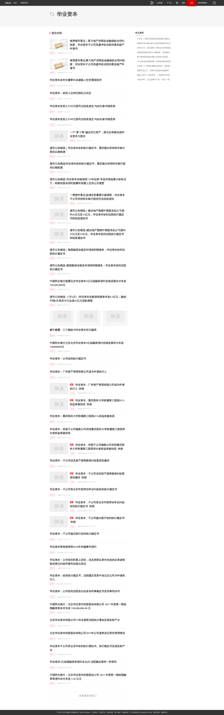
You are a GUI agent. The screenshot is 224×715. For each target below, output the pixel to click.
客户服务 (118, 712)
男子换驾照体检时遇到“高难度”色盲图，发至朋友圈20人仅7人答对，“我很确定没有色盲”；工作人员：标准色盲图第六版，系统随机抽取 (155, 57)
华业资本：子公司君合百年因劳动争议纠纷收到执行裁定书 (83, 489)
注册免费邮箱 (202, 3)
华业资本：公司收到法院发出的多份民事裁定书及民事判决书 (85, 591)
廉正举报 (156, 712)
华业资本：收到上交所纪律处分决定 (70, 93)
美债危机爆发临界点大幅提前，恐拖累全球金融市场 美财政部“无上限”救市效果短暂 (155, 52)
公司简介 (95, 712)
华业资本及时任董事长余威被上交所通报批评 (76, 79)
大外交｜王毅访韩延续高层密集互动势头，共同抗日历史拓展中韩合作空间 (155, 39)
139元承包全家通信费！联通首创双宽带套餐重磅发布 (155, 61)
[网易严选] (169, 3)
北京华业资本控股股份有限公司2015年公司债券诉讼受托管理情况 (87, 633)
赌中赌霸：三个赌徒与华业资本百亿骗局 (73, 329)
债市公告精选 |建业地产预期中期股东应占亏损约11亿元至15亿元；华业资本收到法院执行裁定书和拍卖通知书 (97, 234)
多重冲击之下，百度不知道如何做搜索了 (153, 71)
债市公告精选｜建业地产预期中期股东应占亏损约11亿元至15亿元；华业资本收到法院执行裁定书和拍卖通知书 (97, 214)
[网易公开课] (160, 3)
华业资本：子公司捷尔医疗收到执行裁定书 (74, 533)
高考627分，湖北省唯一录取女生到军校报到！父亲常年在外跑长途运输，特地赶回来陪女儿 (155, 48)
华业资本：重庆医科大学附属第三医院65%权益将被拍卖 (82, 416)
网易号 (52, 53)
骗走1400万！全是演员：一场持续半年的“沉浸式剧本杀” (155, 75)
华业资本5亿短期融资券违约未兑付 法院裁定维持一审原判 (83, 661)
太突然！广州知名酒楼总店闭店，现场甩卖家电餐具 (155, 66)
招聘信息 (110, 712)
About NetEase (85, 712)
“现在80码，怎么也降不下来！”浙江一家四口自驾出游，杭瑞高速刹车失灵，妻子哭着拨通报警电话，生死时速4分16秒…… (155, 80)
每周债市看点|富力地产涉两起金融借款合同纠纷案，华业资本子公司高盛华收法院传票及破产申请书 (97, 64)
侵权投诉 (164, 712)
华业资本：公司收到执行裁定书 (68, 358)
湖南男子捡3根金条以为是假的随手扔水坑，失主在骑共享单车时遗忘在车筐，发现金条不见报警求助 (155, 43)
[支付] (177, 3)
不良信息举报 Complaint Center (141, 712)
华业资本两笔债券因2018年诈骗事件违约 (73, 546)
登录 (191, 3)
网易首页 (8, 3)
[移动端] (152, 3)
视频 (72, 393)
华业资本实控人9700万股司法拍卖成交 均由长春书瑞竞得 (82, 106)
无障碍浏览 (24, 3)
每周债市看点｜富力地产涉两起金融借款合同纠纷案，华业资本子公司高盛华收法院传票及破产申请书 (97, 44)
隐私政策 (125, 712)
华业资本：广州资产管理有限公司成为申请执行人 (78, 371)
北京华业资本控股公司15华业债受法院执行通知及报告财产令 (85, 620)
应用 (15, 3)
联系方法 (102, 712)
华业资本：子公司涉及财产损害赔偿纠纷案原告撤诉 (79, 460)
